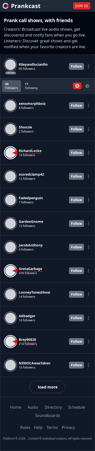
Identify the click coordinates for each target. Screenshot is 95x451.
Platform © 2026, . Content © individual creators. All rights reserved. (47, 438)
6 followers (26, 250)
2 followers (26, 132)
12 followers (27, 179)
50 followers (27, 69)
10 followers (27, 320)
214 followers (28, 344)
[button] (77, 85)
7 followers (26, 202)
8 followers (26, 108)
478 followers (28, 273)
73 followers (27, 155)
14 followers (27, 297)
